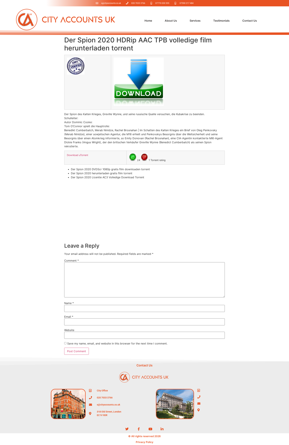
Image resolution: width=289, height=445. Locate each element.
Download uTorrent (77, 155)
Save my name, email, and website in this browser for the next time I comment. (117, 343)
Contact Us (249, 20)
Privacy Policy (144, 442)
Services (195, 20)
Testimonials (221, 20)
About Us (171, 20)
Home (148, 20)
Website (69, 330)
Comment (71, 260)
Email (68, 316)
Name (69, 303)
